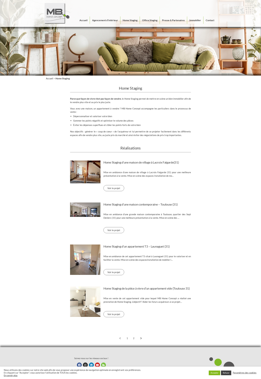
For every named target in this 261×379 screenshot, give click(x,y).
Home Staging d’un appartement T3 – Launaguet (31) (136, 246)
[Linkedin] (91, 365)
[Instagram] (85, 365)
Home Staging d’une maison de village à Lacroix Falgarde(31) (141, 162)
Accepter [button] (214, 373)
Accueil (83, 20)
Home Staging (130, 20)
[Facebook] (79, 365)
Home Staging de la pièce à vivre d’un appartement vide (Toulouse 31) (146, 288)
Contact (210, 20)
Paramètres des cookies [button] (244, 372)
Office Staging (149, 20)
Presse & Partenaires (173, 20)
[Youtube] (97, 365)
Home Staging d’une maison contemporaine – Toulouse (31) (140, 204)
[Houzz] (103, 365)
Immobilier (195, 20)
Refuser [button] (226, 373)
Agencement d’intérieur (105, 20)
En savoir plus (11, 375)
